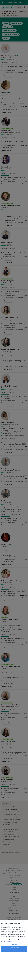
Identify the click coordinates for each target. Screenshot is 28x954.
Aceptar (14, 950)
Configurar (14, 944)
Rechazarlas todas (14, 947)
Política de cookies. (7, 941)
